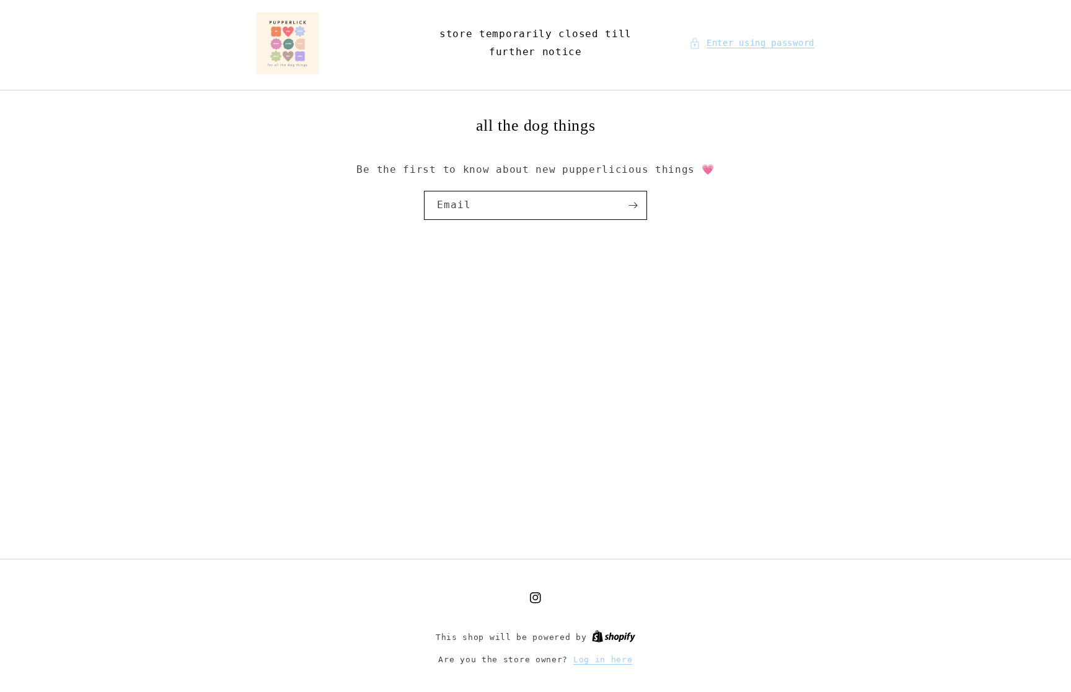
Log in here (603, 659)
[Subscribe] (632, 205)
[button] (751, 43)
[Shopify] (613, 637)
